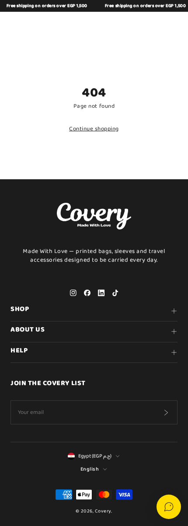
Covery (103, 511)
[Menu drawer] (16, 24)
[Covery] (94, 25)
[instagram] (73, 293)
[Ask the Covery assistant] (169, 507)
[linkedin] (101, 293)
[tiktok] (115, 293)
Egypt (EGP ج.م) (94, 456)
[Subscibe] (165, 412)
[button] (129, 24)
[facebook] (87, 293)
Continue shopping (94, 128)
